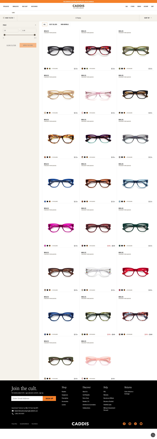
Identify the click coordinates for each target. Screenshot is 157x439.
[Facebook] (124, 423)
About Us (85, 391)
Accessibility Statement (24, 423)
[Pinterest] (129, 423)
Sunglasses (65, 395)
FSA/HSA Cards (107, 404)
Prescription (65, 398)
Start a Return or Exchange (128, 393)
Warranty (106, 395)
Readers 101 (86, 401)
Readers (64, 391)
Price (5, 25)
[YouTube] (141, 423)
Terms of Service (35, 423)
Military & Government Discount (109, 409)
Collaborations (86, 408)
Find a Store (86, 398)
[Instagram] (135, 423)
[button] (45, 68)
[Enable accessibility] (153, 435)
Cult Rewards (86, 395)
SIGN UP (49, 398)
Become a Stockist (109, 401)
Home (13, 12)
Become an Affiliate (109, 398)
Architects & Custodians (89, 404)
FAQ (105, 391)
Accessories (65, 401)
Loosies (64, 404)
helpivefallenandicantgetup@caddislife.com (26, 411)
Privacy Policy (14, 423)
